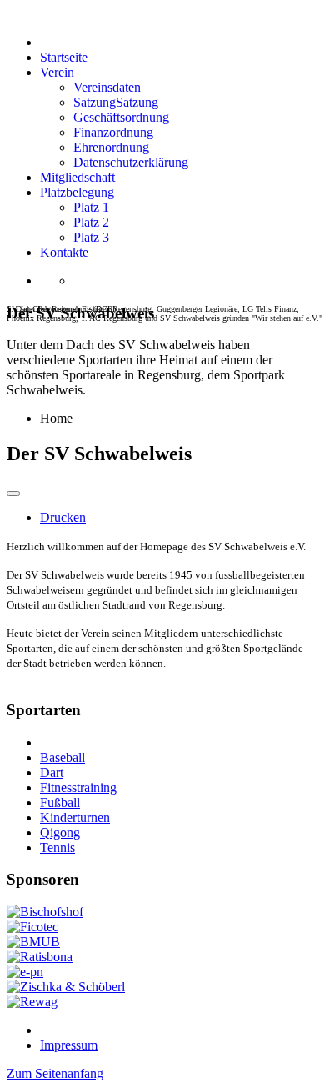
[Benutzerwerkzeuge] (13, 493)
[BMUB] (33, 942)
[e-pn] (25, 972)
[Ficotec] (32, 927)
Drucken (63, 517)
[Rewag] (32, 1002)
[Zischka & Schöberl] (66, 987)
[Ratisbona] (39, 957)
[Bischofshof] (45, 912)
